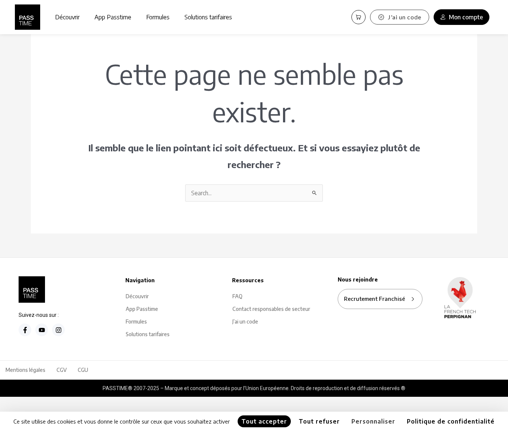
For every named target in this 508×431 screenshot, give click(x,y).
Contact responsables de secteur (271, 309)
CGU (83, 370)
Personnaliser (373, 421)
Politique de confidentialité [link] (451, 421)
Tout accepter (264, 421)
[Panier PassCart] (358, 17)
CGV (62, 370)
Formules (158, 17)
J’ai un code (245, 321)
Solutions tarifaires (208, 17)
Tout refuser (319, 421)
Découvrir (67, 17)
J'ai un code (404, 16)
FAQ (237, 296)
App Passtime (112, 17)
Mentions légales (25, 370)
